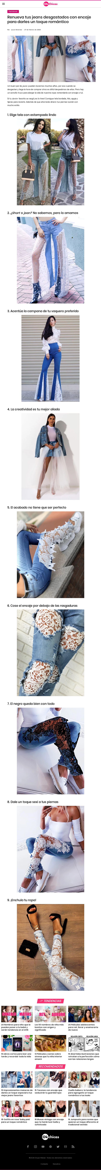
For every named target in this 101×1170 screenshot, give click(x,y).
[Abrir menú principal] (3, 4)
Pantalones (13, 11)
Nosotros (56, 1164)
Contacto (44, 1164)
